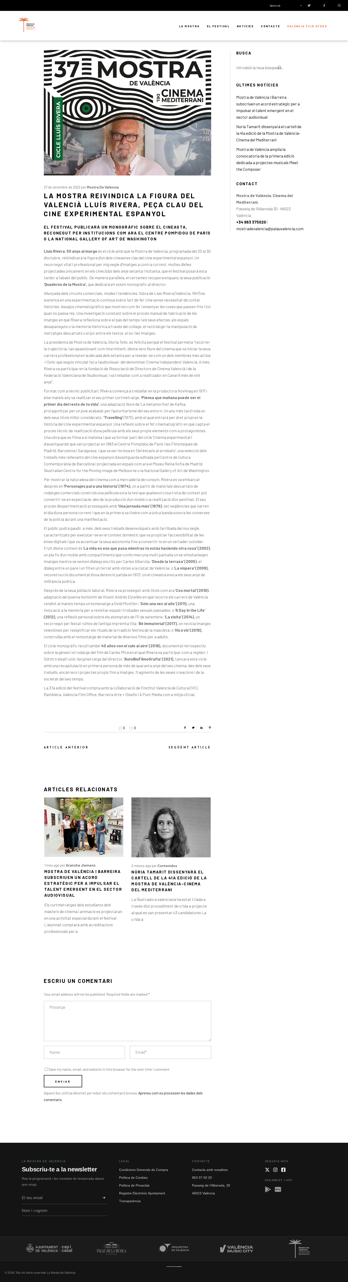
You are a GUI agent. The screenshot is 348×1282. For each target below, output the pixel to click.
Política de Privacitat (134, 1185)
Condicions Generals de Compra (143, 1170)
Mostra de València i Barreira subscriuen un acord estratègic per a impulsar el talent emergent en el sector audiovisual (83, 883)
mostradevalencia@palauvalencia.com (269, 228)
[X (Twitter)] (267, 1169)
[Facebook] (283, 1169)
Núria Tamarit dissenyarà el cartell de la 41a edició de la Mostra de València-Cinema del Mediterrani (268, 133)
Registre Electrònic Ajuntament (142, 1193)
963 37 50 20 (202, 1177)
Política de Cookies (133, 1177)
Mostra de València (103, 187)
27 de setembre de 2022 (62, 187)
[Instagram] (275, 1169)
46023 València (203, 1193)
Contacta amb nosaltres (210, 1170)
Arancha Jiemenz (81, 865)
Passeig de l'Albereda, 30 (211, 1185)
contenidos (167, 866)
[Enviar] (104, 1197)
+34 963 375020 (251, 222)
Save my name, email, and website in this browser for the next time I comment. (109, 1069)
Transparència (130, 1201)
